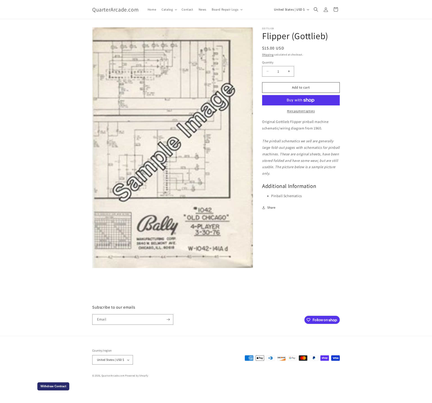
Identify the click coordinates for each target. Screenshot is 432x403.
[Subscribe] (168, 319)
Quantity (267, 62)
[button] (169, 9)
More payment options (301, 111)
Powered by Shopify (136, 375)
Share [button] (271, 207)
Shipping (268, 54)
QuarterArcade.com (113, 375)
